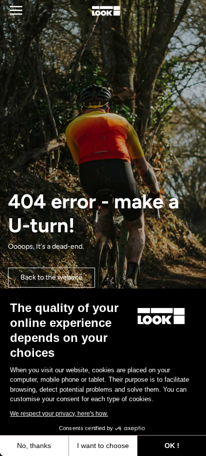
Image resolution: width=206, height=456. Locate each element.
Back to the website (51, 277)
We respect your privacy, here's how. (59, 413)
